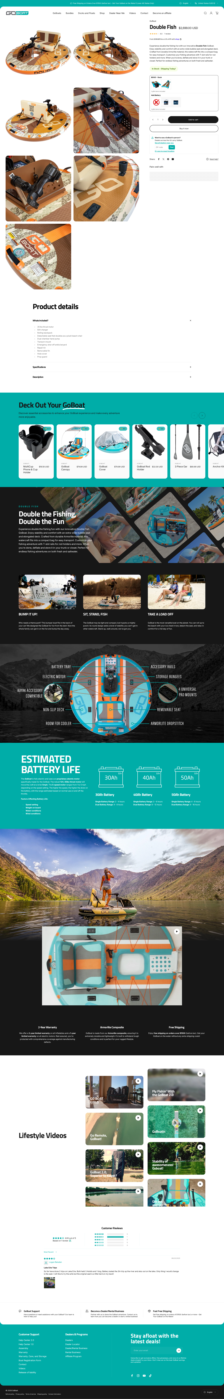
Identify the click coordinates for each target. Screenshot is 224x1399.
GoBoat (153, 21)
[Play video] (112, 965)
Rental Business (72, 1352)
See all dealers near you (164, 143)
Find (171, 147)
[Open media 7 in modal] (38, 256)
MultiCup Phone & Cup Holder (30, 469)
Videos (22, 1368)
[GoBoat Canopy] (74, 442)
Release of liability (27, 1372)
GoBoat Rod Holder (143, 468)
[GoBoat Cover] (112, 442)
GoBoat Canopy (65, 468)
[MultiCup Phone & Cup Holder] (36, 442)
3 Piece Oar (181, 466)
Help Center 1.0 (26, 1344)
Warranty (23, 1352)
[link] (47, 592)
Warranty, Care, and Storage (32, 1356)
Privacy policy (20, 1394)
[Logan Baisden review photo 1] (49, 1282)
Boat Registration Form (30, 1360)
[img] (49, 1258)
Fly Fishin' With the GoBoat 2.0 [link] (163, 1093)
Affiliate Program (73, 1356)
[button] (99, 1237)
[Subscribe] (178, 1350)
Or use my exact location (164, 151)
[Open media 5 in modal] (38, 188)
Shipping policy (42, 1394)
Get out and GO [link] (157, 1203)
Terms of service (31, 1394)
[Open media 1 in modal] (38, 52)
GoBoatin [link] (158, 1131)
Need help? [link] (214, 159)
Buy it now (184, 128)
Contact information (54, 1394)
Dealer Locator (72, 1344)
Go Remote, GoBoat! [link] (98, 1137)
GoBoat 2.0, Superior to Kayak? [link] (103, 1173)
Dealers (69, 1340)
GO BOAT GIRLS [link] (96, 1100)
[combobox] (185, 3)
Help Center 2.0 (26, 1340)
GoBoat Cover (103, 468)
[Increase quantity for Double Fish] (163, 119)
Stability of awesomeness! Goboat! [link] (162, 1165)
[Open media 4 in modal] (106, 120)
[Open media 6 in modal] (106, 188)
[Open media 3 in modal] (38, 120)
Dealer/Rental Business (76, 1348)
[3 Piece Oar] (187, 442)
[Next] (202, 415)
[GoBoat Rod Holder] (149, 442)
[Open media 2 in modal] (106, 52)
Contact (22, 1364)
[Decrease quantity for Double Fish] (152, 119)
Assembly (23, 1348)
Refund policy (10, 1394)
